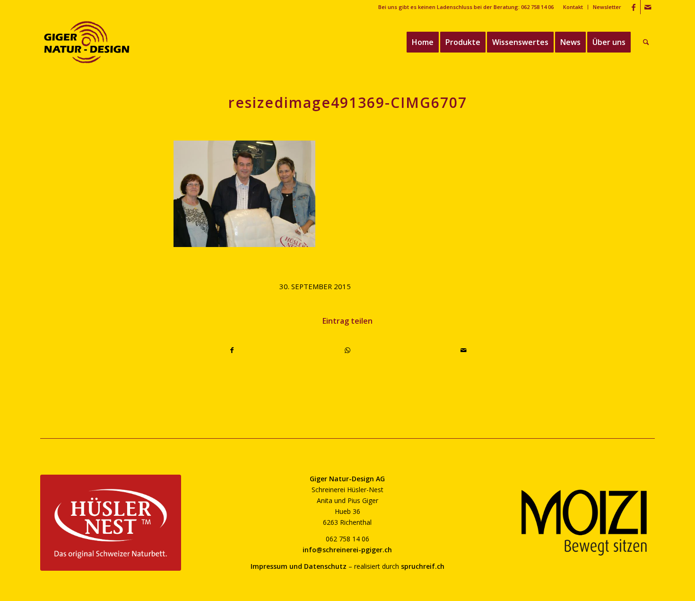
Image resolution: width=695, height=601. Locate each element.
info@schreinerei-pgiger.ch (347, 549)
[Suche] (646, 42)
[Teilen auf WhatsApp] (348, 350)
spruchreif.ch (422, 566)
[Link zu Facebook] (633, 7)
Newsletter (607, 6)
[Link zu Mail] (648, 7)
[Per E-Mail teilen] (463, 350)
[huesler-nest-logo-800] (110, 523)
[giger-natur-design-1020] (86, 42)
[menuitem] (573, 7)
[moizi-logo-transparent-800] (584, 523)
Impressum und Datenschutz (299, 566)
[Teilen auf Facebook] (232, 350)
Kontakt (573, 6)
